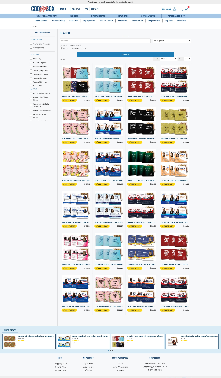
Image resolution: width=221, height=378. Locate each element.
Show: (181, 59)
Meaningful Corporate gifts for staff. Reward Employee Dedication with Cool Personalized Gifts (142, 138)
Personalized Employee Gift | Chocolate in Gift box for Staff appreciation (76, 180)
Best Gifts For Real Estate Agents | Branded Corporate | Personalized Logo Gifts (109, 180)
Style (35, 89)
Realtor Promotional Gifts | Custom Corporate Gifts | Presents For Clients (76, 306)
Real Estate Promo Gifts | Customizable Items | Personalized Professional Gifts (109, 222)
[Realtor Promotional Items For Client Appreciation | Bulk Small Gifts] (64, 341)
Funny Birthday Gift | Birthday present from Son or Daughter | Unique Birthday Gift (199, 336)
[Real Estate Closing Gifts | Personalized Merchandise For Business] (76, 205)
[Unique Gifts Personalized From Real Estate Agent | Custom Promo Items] (76, 247)
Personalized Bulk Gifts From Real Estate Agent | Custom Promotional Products (175, 180)
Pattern (36, 54)
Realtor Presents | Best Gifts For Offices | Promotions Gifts (175, 306)
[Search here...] (181, 9)
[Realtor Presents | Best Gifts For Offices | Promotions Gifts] (175, 289)
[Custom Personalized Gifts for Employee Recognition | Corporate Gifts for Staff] (175, 247)
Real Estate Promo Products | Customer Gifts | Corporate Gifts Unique (109, 138)
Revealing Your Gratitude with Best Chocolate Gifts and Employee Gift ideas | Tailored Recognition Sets (76, 96)
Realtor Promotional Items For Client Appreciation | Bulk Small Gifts (90, 336)
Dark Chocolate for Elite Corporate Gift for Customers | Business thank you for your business (142, 180)
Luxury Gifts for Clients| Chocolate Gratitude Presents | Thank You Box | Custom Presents (76, 138)
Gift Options (37, 39)
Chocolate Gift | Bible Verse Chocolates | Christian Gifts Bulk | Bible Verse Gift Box (36, 336)
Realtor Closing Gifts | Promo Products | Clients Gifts (175, 96)
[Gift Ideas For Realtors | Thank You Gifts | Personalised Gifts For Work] (142, 205)
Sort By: (156, 59)
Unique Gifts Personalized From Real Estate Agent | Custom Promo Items (76, 264)
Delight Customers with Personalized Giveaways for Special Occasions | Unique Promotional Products (109, 264)
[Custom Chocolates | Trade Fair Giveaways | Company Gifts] (109, 289)
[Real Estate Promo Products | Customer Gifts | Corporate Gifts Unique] (109, 121)
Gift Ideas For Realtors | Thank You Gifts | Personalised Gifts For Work (142, 222)
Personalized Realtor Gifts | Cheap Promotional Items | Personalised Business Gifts (175, 222)
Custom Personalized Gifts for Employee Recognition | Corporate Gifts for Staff (175, 264)
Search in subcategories (71, 45)
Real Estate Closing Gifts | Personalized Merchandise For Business (76, 222)
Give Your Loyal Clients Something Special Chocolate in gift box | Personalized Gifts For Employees (175, 138)
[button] (69, 100)
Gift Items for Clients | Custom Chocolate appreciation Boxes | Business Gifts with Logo (142, 96)
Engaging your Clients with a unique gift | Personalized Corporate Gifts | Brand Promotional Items (109, 96)
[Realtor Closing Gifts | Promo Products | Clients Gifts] (175, 79)
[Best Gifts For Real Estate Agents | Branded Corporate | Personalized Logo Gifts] (109, 163)
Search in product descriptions (74, 48)
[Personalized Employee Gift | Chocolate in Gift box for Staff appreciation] (76, 163)
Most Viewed (10, 330)
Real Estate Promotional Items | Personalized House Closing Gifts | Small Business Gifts (142, 306)
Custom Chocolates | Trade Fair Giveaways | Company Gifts (109, 306)
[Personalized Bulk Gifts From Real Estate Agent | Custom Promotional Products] (175, 163)
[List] (64, 58)
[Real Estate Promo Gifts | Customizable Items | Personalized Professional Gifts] (109, 205)
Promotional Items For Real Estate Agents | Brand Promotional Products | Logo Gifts (142, 264)
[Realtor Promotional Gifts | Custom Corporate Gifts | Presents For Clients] (76, 289)
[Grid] (61, 58)
